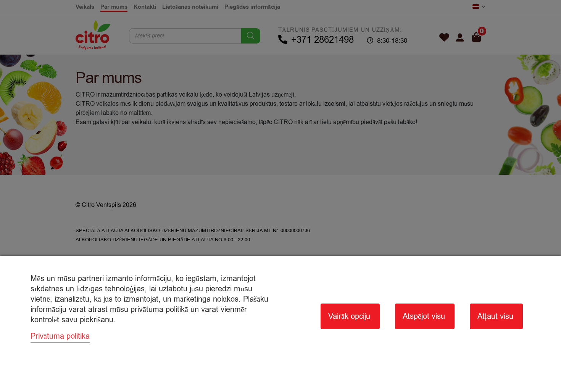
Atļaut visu (495, 316)
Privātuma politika (60, 336)
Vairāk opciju (349, 316)
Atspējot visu (424, 316)
